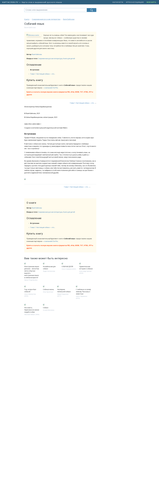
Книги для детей (69, 59)
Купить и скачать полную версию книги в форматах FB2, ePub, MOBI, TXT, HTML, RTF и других (59, 93)
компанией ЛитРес (51, 88)
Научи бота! (117, 2)
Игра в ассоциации (135, 2)
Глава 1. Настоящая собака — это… (42, 74)
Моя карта (151, 2)
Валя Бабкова (37, 54)
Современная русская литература (50, 59)
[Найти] (91, 10)
